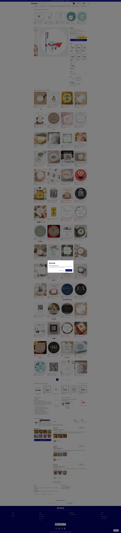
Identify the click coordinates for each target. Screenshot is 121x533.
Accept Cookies (68, 270)
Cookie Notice (60, 266)
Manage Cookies (61, 270)
